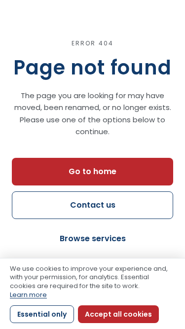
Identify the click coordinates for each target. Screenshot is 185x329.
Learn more (28, 294)
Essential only (42, 314)
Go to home (92, 171)
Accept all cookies (118, 314)
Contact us (92, 205)
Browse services (93, 238)
